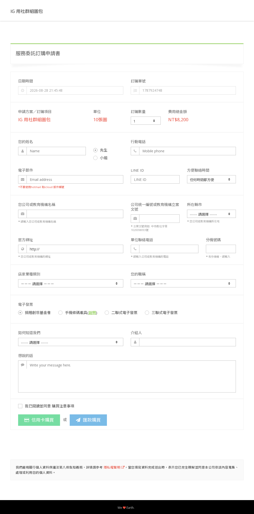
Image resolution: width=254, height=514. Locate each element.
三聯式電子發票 (165, 312)
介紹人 (136, 332)
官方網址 (25, 239)
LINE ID (137, 170)
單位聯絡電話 (142, 239)
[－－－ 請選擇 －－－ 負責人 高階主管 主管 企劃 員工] (183, 283)
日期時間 (25, 81)
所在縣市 (194, 204)
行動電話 (138, 141)
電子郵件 (25, 170)
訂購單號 (138, 81)
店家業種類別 (29, 274)
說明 (92, 312)
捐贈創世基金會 (38, 312)
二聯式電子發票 (124, 312)
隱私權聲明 (112, 467)
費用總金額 (177, 111)
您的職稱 (138, 274)
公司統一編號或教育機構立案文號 (155, 207)
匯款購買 (90, 420)
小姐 (103, 157)
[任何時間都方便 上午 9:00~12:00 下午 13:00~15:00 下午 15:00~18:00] (211, 179)
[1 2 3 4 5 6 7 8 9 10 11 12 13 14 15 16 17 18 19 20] (146, 121)
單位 (97, 111)
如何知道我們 (29, 332)
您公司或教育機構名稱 (36, 204)
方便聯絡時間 (198, 170)
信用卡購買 (41, 420)
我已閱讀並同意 (49, 405)
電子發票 (25, 304)
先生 (103, 150)
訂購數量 (138, 111)
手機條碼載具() (81, 312)
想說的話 (25, 355)
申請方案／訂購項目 (35, 111)
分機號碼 (213, 239)
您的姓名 (25, 141)
